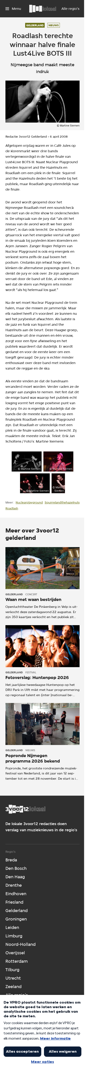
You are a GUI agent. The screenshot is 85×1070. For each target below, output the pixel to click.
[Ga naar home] (42, 8)
